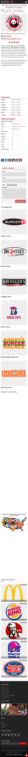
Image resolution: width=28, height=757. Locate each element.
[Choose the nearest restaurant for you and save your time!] (14, 524)
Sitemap (3, 726)
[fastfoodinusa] (7, 1)
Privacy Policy (4, 725)
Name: (3, 171)
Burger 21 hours (5, 688)
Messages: (4, 187)
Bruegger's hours (5, 691)
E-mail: (3, 178)
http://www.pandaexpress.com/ (12, 39)
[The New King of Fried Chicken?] (5, 712)
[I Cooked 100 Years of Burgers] (23, 706)
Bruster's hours (4, 689)
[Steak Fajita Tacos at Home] (14, 706)
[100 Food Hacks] (5, 706)
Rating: (4, 185)
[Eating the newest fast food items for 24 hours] (23, 712)
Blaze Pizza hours (5, 697)
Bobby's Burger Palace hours (8, 695)
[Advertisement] (14, 80)
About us (3, 723)
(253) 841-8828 (7, 36)
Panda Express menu (21, 60)
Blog (2, 721)
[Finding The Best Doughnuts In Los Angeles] (14, 712)
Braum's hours (4, 693)
